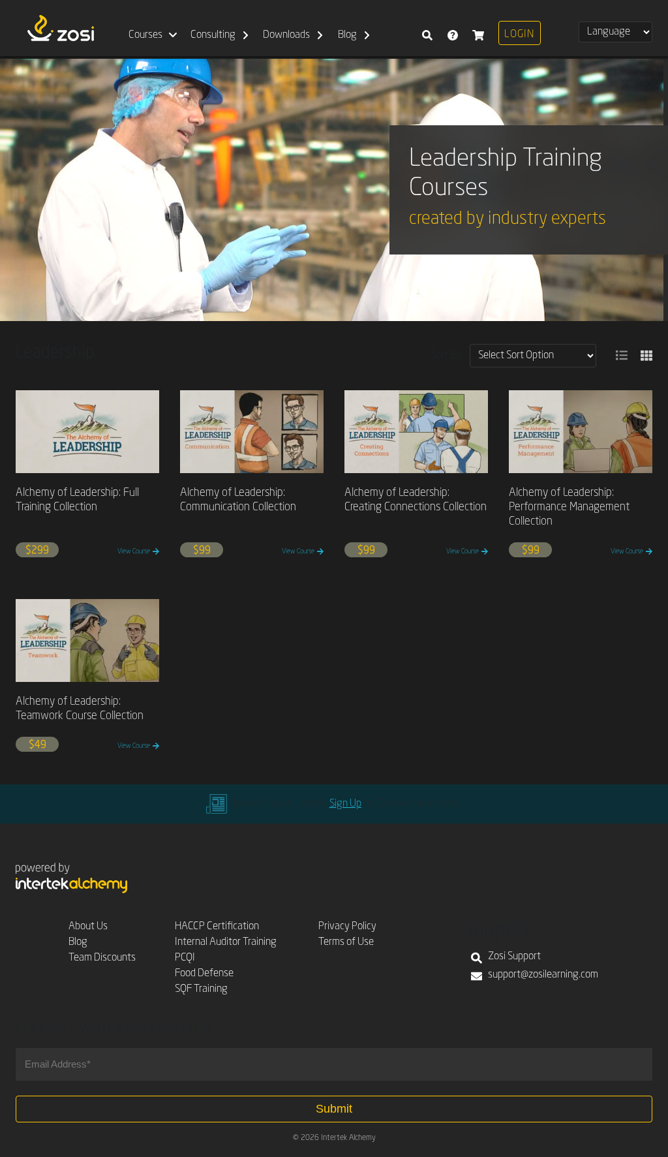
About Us (88, 926)
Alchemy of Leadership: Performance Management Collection (569, 507)
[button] (622, 355)
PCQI (185, 958)
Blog (347, 35)
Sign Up (345, 804)
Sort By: (447, 355)
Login (519, 34)
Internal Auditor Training (226, 942)
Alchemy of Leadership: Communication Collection (238, 500)
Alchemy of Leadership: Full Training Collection (77, 500)
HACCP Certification (217, 926)
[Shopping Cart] (478, 28)
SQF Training (201, 989)
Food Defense (204, 973)
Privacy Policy (347, 926)
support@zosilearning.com (543, 975)
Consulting (212, 35)
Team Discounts (102, 958)
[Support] (452, 28)
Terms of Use (346, 942)
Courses (145, 35)
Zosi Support (514, 956)
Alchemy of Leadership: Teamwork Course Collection (80, 709)
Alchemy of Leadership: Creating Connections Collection (415, 500)
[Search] (427, 28)
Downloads (286, 35)
